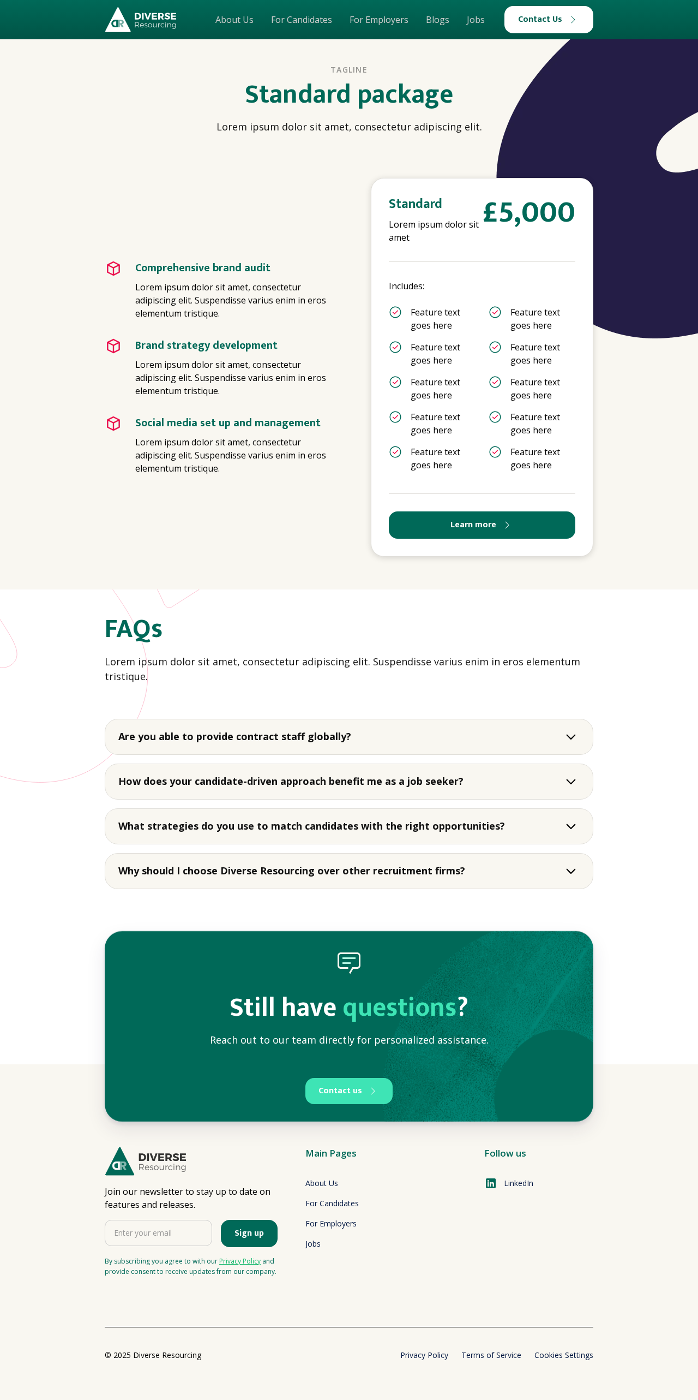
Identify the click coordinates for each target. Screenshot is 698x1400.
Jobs (476, 20)
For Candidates (301, 20)
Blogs (437, 20)
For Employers (379, 20)
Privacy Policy (424, 1355)
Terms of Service (491, 1355)
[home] (141, 20)
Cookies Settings (563, 1355)
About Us (234, 20)
